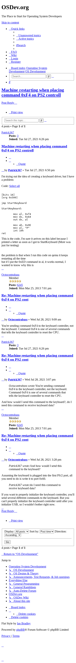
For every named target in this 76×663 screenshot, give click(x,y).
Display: (9, 531)
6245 (20, 285)
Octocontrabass (10, 274)
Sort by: (35, 531)
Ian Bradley (24, 623)
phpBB (20, 629)
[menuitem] (28, 35)
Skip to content (10, 22)
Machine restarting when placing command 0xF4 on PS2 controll (32, 92)
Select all (14, 186)
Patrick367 (7, 132)
